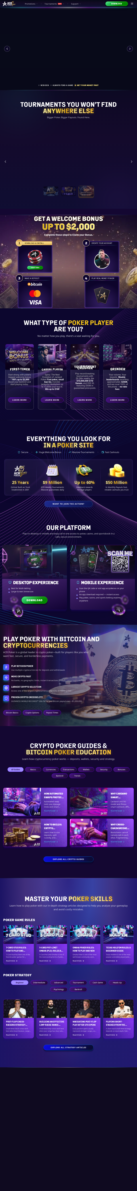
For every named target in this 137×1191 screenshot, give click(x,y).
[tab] (43, 85)
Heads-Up (117, 982)
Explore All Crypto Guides (68, 859)
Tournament (78, 982)
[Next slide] (130, 49)
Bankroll (59, 776)
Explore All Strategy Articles (68, 1047)
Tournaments (53, 4)
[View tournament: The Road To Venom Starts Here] (68, 187)
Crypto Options (32, 712)
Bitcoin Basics (12, 712)
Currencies (51, 769)
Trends (77, 776)
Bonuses (121, 769)
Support (75, 4)
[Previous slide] (7, 49)
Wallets (86, 769)
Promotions (30, 4)
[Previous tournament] (5, 160)
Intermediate (39, 982)
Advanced (58, 982)
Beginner (20, 982)
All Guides (15, 769)
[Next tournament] (131, 160)
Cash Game (98, 982)
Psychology (59, 989)
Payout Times (52, 712)
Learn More (118, 173)
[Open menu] (132, 3)
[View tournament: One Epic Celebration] (51, 187)
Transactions (68, 769)
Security (103, 769)
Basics (33, 769)
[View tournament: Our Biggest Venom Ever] (86, 188)
